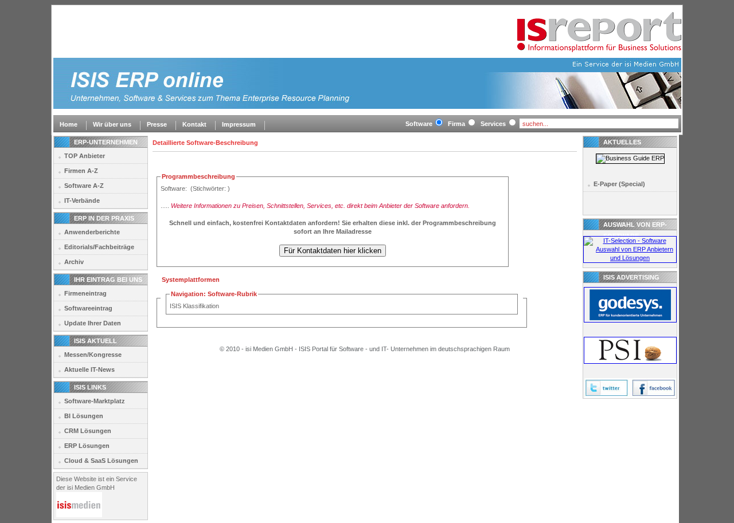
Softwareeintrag (88, 308)
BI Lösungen (83, 415)
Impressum (239, 124)
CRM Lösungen (87, 430)
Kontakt (194, 124)
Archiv (74, 261)
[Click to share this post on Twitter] (607, 395)
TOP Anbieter (84, 155)
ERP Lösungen (87, 445)
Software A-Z (84, 185)
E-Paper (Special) (619, 183)
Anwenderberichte (92, 232)
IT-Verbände (82, 200)
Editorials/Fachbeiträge (99, 246)
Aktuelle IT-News (89, 369)
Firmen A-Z (81, 170)
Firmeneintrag (85, 293)
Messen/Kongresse (93, 354)
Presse (157, 124)
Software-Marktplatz (94, 401)
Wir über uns (112, 124)
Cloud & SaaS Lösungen (101, 460)
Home (68, 124)
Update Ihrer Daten (92, 323)
